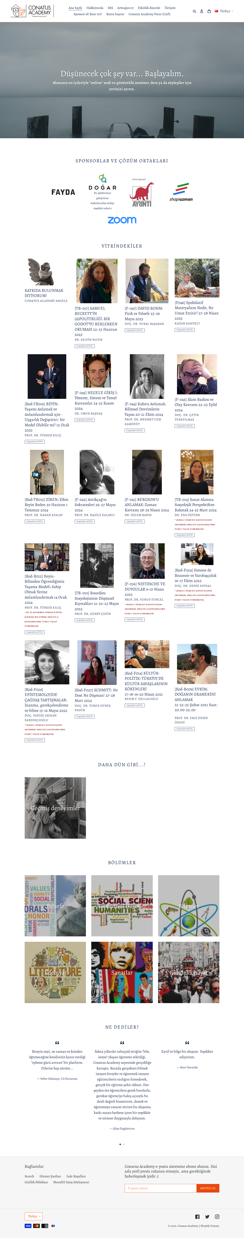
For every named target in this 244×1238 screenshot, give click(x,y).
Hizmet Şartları (50, 1176)
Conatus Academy (188, 1226)
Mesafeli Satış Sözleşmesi (71, 1182)
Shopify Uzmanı (210, 1226)
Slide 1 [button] (120, 1144)
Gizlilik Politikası (36, 1182)
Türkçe (32, 1216)
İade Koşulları (76, 1176)
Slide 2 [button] (124, 1144)
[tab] (120, 1144)
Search (29, 1176)
